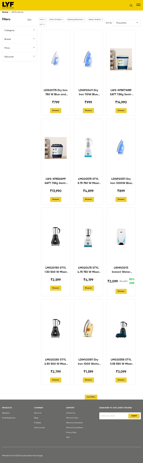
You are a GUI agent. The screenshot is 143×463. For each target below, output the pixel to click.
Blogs (36, 418)
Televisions (6, 413)
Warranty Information (74, 423)
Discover (55, 110)
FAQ (68, 437)
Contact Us (70, 413)
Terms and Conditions (74, 428)
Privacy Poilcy (71, 432)
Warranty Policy (72, 418)
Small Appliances (8, 418)
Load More (91, 397)
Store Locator (39, 428)
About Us (37, 413)
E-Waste (37, 423)
